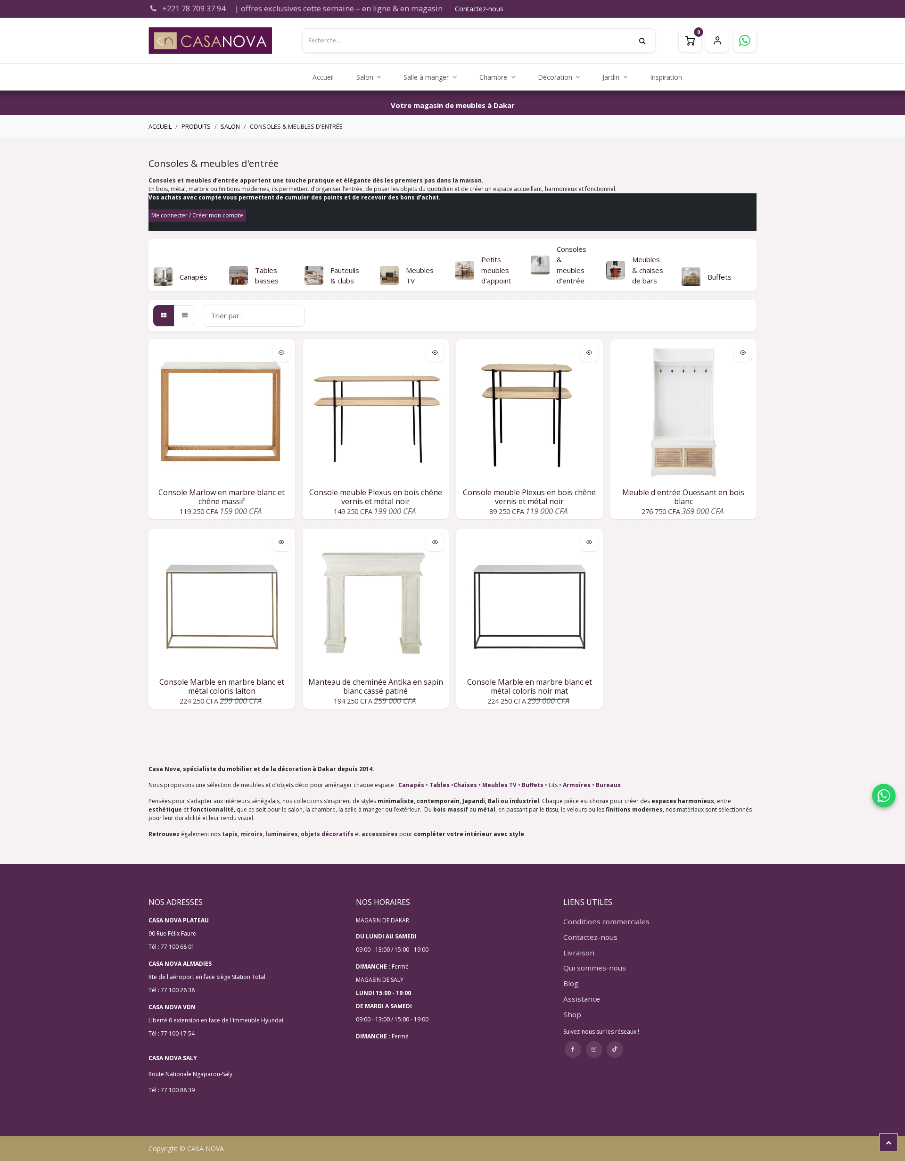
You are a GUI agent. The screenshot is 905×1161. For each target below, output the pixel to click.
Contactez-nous (479, 8)
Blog (570, 983)
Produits (196, 126)
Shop (572, 1014)
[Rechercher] (647, 40)
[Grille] (163, 315)
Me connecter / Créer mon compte (197, 215)
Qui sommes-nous (594, 967)
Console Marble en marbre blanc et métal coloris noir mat (529, 686)
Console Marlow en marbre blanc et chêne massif (221, 496)
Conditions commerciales (606, 921)
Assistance (581, 998)
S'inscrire (717, 40)
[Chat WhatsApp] (884, 795)
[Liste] (184, 315)
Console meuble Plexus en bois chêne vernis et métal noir (375, 496)
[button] (155, 265)
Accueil (160, 126)
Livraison (578, 952)
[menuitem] (323, 77)
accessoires (380, 834)
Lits (553, 785)
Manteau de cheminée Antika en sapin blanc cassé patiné (375, 686)
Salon (230, 126)
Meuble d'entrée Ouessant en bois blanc (683, 496)
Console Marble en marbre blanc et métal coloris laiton (221, 686)
